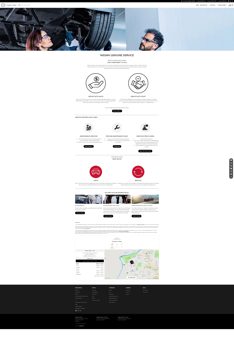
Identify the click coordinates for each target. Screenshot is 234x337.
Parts (110, 292)
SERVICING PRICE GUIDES (145, 151)
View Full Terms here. (87, 228)
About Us (127, 292)
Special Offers (222, 5)
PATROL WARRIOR (78, 306)
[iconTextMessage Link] (228, 1)
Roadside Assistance (113, 298)
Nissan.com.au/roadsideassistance (124, 231)
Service (110, 290)
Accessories (111, 294)
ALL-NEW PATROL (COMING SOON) (81, 296)
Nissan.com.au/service (140, 224)
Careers (127, 294)
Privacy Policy (145, 290)
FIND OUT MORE (80, 213)
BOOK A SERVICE (117, 110)
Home (197, 5)
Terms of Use (145, 292)
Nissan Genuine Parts (113, 300)
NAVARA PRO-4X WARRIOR (80, 308)
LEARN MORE (117, 146)
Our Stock (212, 5)
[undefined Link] (232, 1)
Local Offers (94, 294)
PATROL (76, 294)
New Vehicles (203, 5)
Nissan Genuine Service (113, 296)
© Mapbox (149, 278)
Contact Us (128, 290)
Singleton (117, 238)
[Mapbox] (107, 278)
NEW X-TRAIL (77, 292)
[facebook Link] (230, 1)
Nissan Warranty (112, 302)
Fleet (93, 296)
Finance (93, 298)
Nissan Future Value (96, 300)
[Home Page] (3, 5)
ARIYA (76, 304)
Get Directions (131, 277)
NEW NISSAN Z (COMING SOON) (81, 302)
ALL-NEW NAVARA (78, 298)
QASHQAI (77, 290)
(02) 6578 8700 (91, 254)
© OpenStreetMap (155, 278)
